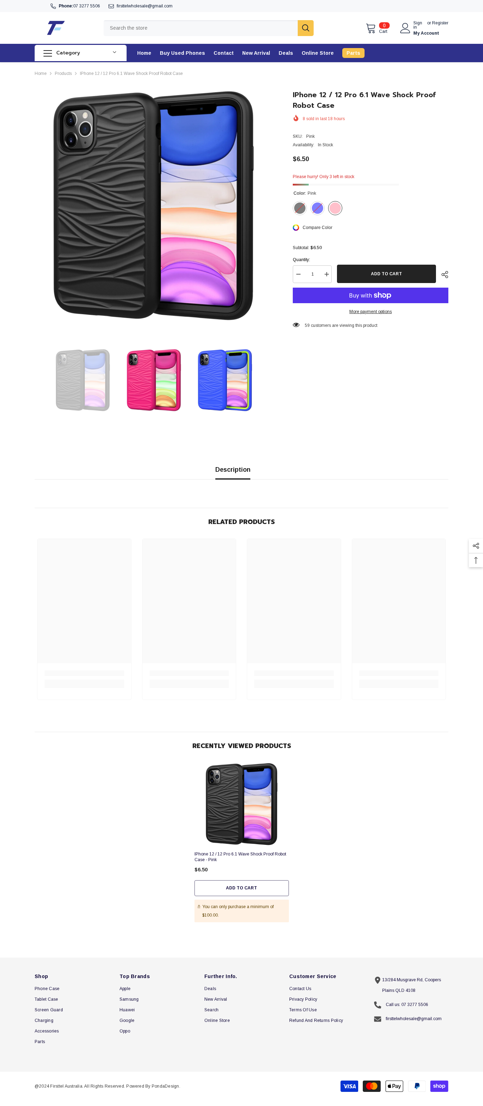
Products (63, 73)
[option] (153, 207)
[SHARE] (442, 274)
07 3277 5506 (86, 6)
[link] (84, 673)
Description (232, 469)
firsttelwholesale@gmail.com (145, 6)
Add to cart (386, 273)
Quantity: (301, 259)
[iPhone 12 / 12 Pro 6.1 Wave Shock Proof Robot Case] (241, 805)
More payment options (370, 311)
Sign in (417, 25)
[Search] (209, 28)
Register (440, 23)
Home (41, 73)
